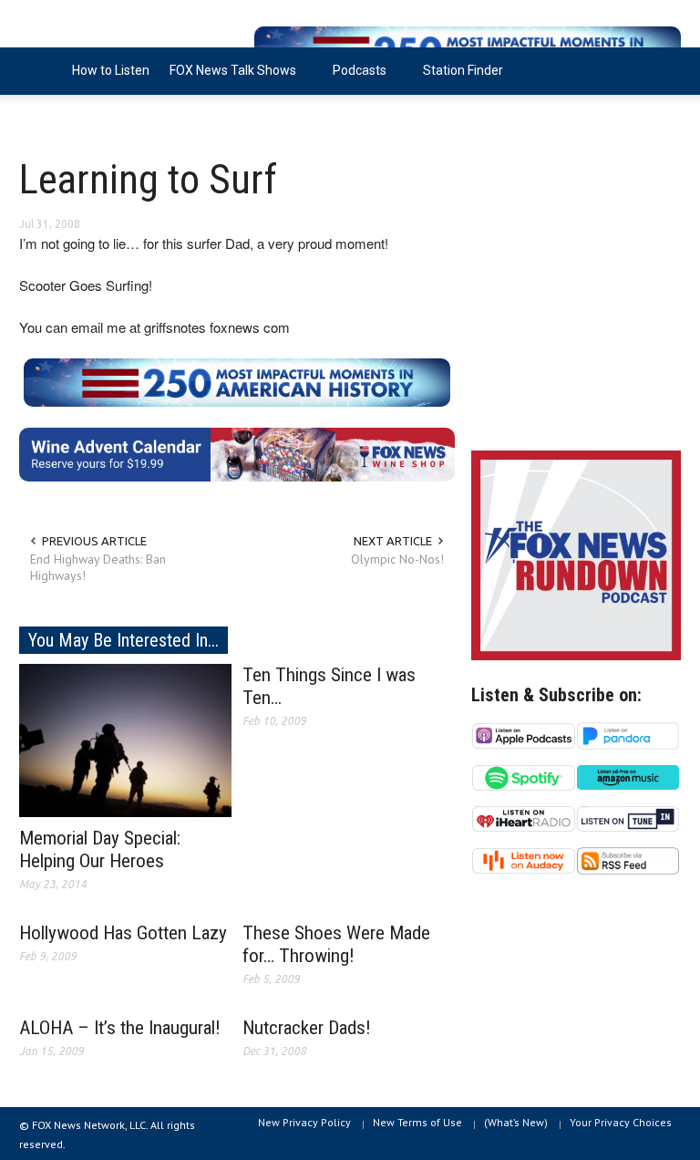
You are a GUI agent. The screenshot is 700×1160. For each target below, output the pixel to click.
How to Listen (110, 70)
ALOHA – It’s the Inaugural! (120, 1028)
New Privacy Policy (304, 1122)
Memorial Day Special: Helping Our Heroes (99, 849)
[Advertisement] (576, 301)
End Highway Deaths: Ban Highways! (98, 567)
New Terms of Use (417, 1122)
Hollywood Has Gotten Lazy (123, 933)
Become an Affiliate (85, 117)
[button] (662, 69)
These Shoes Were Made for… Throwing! (336, 944)
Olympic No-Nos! (397, 559)
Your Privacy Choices (621, 1122)
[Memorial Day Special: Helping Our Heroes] (125, 738)
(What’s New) (516, 1122)
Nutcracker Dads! (306, 1028)
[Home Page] (40, 71)
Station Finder (463, 70)
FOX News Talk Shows (228, 79)
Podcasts (354, 79)
